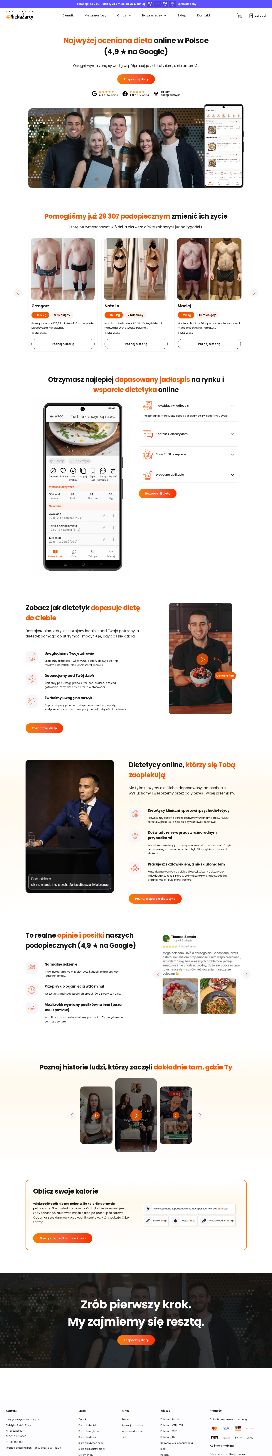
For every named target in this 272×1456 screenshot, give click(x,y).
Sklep (182, 15)
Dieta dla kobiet (87, 1425)
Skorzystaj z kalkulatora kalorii (62, 1238)
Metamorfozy (95, 15)
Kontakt (203, 15)
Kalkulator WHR (168, 1431)
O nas (122, 15)
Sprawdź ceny (186, 4)
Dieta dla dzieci (87, 1437)
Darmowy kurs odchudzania (176, 1443)
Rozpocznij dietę (136, 79)
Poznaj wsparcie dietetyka (155, 899)
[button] (19, 15)
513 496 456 (16, 1442)
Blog (163, 1448)
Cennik (68, 15)
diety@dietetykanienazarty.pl (22, 1419)
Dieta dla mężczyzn (89, 1431)
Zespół (125, 1419)
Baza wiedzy (152, 15)
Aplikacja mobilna (132, 1425)
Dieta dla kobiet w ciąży (91, 1448)
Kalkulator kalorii (169, 1419)
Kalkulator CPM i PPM (171, 1425)
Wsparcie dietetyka (133, 1431)
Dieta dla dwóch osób (90, 1443)
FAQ (124, 1437)
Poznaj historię (63, 344)
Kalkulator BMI (168, 1437)
